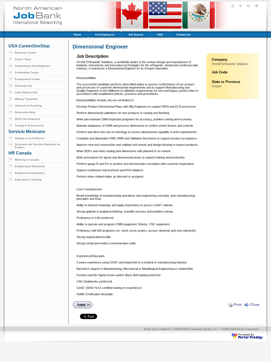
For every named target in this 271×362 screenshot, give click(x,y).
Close (254, 305)
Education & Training (28, 179)
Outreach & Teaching (28, 105)
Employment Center (27, 79)
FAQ (159, 34)
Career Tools (23, 59)
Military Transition (26, 99)
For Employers (104, 34)
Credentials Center (27, 72)
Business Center (25, 52)
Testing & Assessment (29, 125)
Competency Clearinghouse (33, 65)
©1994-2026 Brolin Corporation (240, 329)
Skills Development (27, 118)
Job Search (135, 34)
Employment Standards (30, 166)
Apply (81, 305)
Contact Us (184, 34)
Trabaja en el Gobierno (29, 138)
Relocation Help (25, 112)
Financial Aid (23, 85)
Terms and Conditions (157, 329)
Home (77, 34)
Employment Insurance (30, 172)
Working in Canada (27, 159)
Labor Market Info (26, 92)
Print (238, 305)
